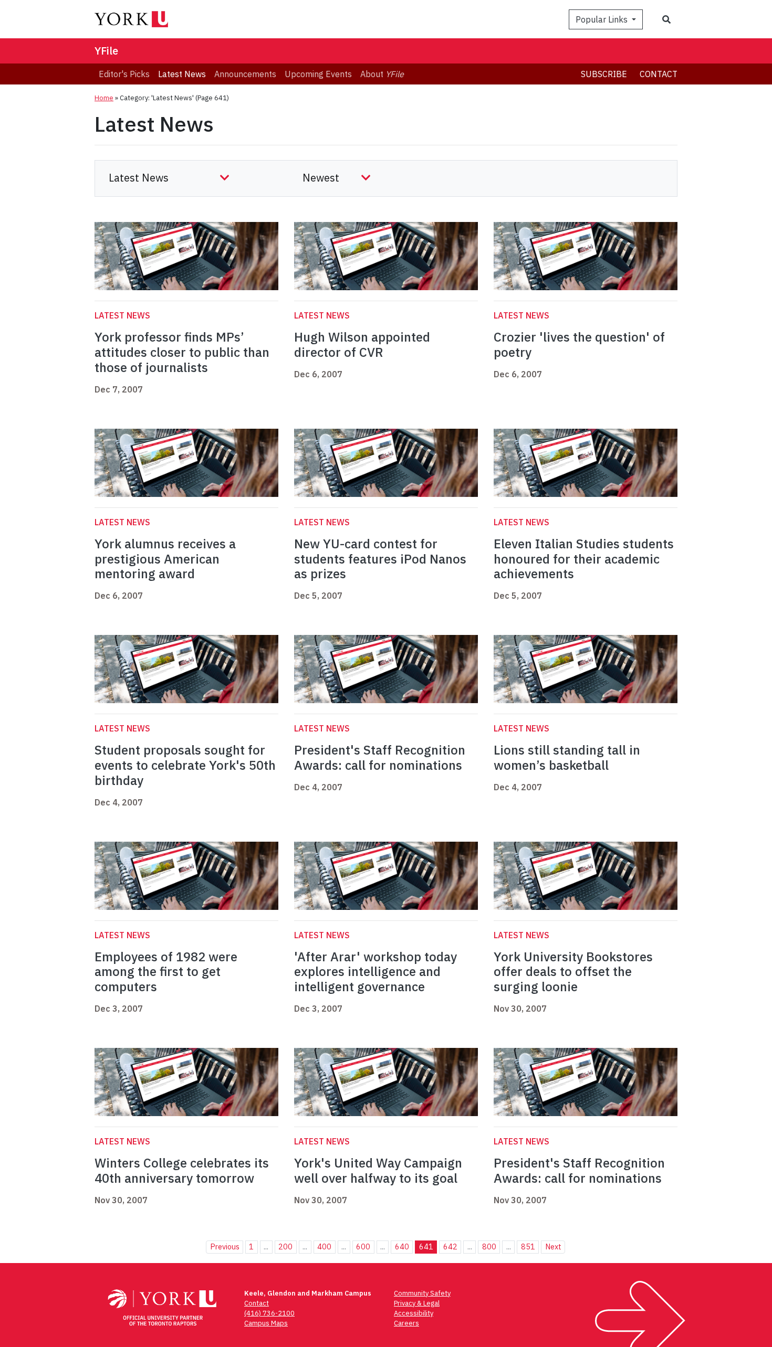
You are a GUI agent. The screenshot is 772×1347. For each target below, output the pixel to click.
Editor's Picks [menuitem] (124, 74)
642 (450, 1246)
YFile (106, 51)
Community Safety (422, 1293)
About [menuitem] (382, 74)
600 (363, 1246)
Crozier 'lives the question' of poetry (579, 344)
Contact (658, 74)
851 (528, 1246)
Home (104, 97)
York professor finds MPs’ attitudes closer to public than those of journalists (182, 352)
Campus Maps (266, 1323)
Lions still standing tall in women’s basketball (567, 757)
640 (402, 1246)
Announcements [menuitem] (245, 74)
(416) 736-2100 (269, 1313)
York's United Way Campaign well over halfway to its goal (378, 1170)
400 (324, 1246)
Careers (406, 1323)
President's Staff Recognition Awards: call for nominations (379, 757)
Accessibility (413, 1313)
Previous (224, 1246)
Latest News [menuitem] (182, 74)
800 (489, 1246)
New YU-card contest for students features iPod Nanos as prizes (380, 558)
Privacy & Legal (417, 1303)
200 (285, 1246)
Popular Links (603, 19)
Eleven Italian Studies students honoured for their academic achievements (584, 558)
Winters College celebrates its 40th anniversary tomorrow (182, 1170)
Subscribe (604, 74)
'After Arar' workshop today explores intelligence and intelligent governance (375, 971)
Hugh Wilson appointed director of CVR (362, 344)
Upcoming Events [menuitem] (318, 74)
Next (553, 1246)
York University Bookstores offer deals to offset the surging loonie (573, 971)
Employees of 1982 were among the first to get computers (166, 971)
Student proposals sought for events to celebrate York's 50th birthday (185, 765)
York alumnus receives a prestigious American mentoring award (165, 558)
